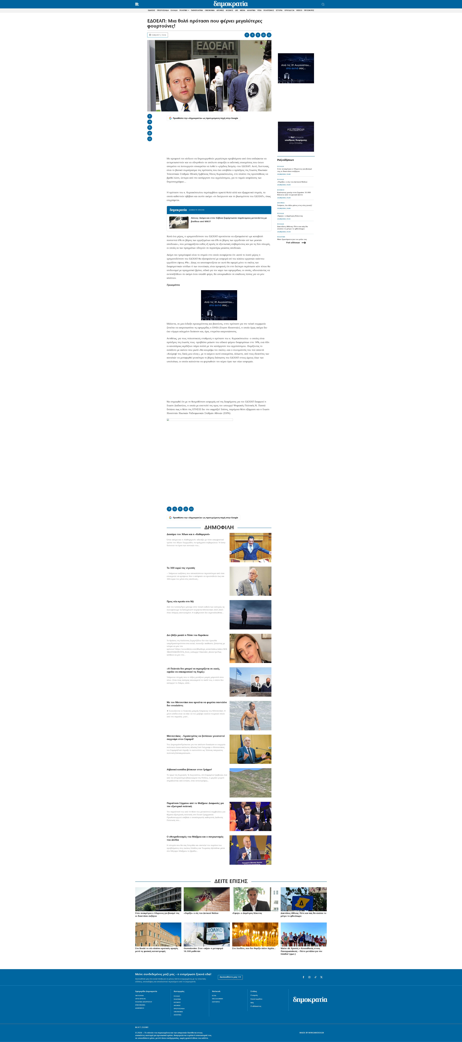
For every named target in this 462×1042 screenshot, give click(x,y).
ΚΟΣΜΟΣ (280, 190)
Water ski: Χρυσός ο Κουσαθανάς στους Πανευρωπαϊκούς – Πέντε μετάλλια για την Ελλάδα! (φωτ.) (301, 951)
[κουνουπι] (207, 899)
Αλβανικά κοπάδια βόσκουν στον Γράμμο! (189, 770)
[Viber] (258, 35)
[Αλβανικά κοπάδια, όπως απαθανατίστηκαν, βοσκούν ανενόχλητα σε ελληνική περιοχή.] (250, 782)
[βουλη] (158, 934)
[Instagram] (309, 977)
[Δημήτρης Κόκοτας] (255, 899)
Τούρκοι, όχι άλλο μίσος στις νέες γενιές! (294, 205)
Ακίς (252, 1003)
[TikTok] (315, 977)
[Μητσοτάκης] (250, 715)
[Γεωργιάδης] (250, 547)
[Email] (269, 35)
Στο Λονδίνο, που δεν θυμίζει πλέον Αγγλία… (254, 949)
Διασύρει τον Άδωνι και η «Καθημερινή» (188, 534)
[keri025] (255, 934)
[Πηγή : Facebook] (250, 648)
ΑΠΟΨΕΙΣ (281, 203)
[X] (252, 35)
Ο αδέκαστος (255, 1006)
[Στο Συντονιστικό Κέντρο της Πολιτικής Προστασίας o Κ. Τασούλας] (250, 581)
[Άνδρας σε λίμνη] (250, 614)
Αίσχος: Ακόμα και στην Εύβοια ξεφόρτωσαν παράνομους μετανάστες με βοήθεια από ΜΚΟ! (229, 220)
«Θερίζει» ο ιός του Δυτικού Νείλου (292, 182)
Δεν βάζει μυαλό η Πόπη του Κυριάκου (187, 635)
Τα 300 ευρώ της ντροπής (181, 568)
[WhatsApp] (263, 35)
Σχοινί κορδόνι (256, 999)
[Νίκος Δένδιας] (250, 850)
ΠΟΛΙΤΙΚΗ (281, 237)
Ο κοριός (254, 995)
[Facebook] (246, 35)
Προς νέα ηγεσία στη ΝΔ (180, 601)
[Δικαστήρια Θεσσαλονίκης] (158, 899)
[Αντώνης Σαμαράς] (250, 749)
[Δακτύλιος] (304, 899)
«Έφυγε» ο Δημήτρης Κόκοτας (290, 216)
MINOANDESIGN (316, 1033)
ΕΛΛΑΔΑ (280, 166)
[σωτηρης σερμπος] (250, 816)
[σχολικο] (207, 934)
